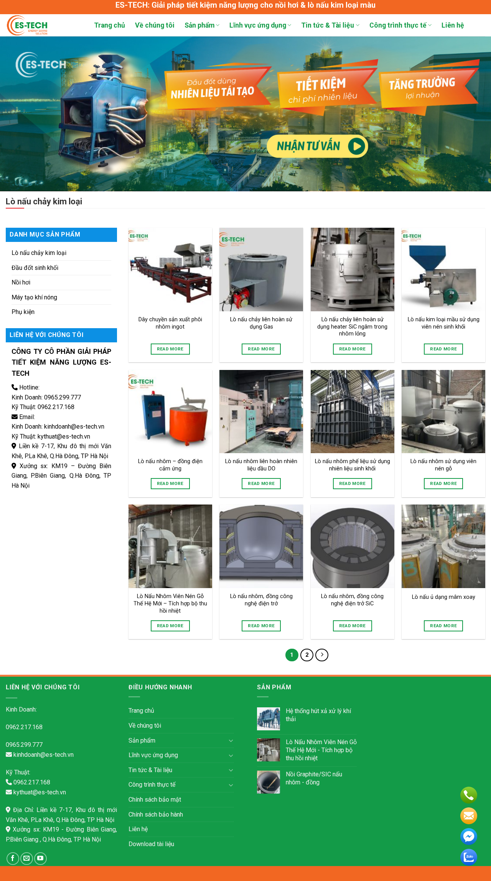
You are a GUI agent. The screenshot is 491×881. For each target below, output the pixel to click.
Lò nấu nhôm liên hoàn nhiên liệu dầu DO (261, 465)
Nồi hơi (21, 282)
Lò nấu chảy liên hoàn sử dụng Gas (261, 323)
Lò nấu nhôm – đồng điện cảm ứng (170, 465)
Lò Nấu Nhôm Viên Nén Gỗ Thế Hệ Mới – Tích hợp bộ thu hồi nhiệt (170, 603)
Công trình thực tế (398, 25)
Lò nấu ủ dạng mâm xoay (443, 597)
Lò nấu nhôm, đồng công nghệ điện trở (261, 600)
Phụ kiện (23, 312)
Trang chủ (109, 25)
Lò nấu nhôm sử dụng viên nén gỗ (443, 465)
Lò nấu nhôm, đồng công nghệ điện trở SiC (352, 600)
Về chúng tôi (155, 25)
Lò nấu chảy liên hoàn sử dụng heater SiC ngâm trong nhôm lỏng (352, 326)
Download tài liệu (151, 844)
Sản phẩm (199, 25)
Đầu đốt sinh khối (35, 267)
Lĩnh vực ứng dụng (257, 25)
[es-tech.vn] (44, 25)
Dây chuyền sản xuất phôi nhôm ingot (170, 323)
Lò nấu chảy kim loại (39, 252)
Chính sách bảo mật (155, 799)
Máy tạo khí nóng (34, 297)
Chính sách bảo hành (156, 814)
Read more (170, 349)
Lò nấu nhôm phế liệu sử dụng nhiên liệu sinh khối (352, 465)
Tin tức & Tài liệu (327, 25)
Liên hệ (453, 25)
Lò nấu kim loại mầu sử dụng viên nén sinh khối (443, 323)
